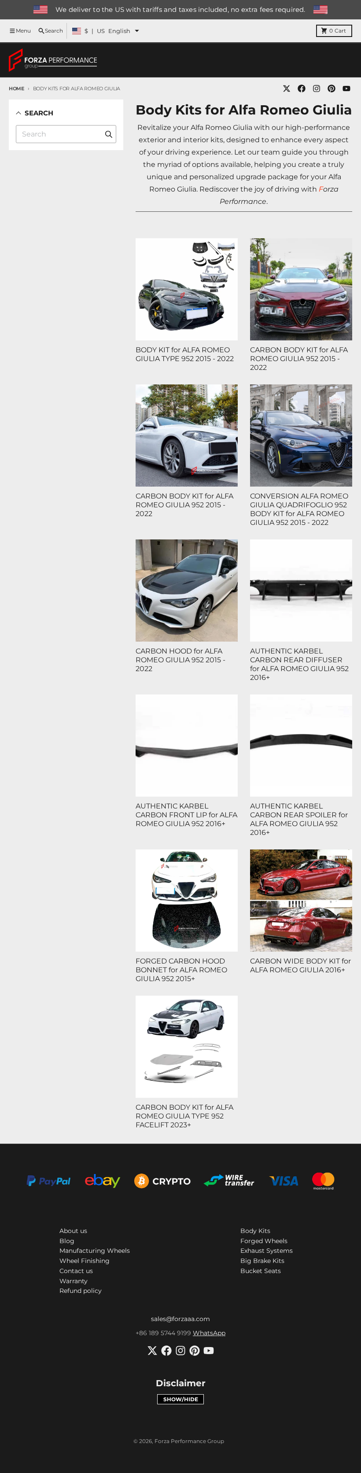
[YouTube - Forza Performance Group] (346, 88)
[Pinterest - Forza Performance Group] (331, 88)
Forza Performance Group (189, 1441)
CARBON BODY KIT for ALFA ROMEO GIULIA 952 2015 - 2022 (299, 359)
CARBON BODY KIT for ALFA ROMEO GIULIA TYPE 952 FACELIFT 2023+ (184, 1116)
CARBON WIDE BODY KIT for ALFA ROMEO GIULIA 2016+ (300, 965)
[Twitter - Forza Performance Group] (286, 88)
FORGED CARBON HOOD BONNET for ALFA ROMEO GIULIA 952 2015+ (181, 970)
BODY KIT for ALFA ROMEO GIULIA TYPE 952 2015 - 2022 (185, 354)
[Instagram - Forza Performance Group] (316, 88)
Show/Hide (180, 1399)
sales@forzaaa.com (180, 1319)
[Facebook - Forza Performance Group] (301, 88)
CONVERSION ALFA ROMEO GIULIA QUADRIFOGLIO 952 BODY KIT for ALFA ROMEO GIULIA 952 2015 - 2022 (299, 509)
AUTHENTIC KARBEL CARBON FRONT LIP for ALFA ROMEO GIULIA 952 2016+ (186, 815)
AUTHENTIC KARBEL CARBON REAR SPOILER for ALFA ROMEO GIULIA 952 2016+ (299, 819)
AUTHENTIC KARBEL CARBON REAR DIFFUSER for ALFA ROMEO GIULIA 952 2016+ (299, 664)
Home (16, 88)
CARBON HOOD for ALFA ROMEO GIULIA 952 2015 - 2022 (180, 660)
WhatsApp (209, 1333)
